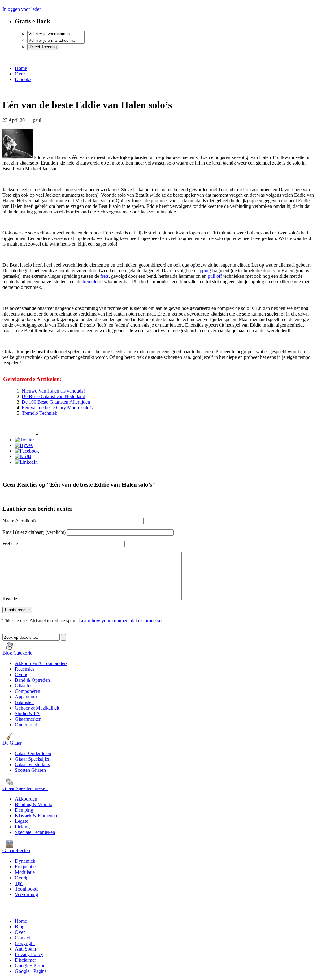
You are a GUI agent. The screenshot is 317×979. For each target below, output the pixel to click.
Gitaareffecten (16, 850)
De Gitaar (12, 742)
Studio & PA (27, 713)
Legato (21, 821)
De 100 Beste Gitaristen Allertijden (56, 402)
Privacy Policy (29, 954)
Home (21, 68)
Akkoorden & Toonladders (41, 663)
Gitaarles (23, 685)
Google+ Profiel (30, 965)
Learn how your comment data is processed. (122, 620)
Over (20, 73)
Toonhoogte (26, 888)
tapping (203, 270)
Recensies (24, 669)
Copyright (25, 943)
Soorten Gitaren (30, 770)
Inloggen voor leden (22, 9)
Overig (21, 674)
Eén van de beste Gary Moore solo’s (57, 407)
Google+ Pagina (31, 971)
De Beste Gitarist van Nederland (53, 396)
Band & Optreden (32, 680)
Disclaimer (25, 960)
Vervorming (26, 894)
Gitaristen (24, 702)
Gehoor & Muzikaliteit (37, 708)
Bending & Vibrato (33, 804)
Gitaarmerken (28, 719)
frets (104, 276)
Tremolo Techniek (39, 413)
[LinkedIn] (26, 462)
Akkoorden (26, 798)
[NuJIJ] (23, 456)
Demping (24, 810)
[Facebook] (27, 450)
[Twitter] (24, 439)
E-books (23, 79)
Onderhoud (26, 724)
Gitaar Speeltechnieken (25, 788)
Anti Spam (25, 948)
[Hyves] (24, 445)
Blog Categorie (17, 652)
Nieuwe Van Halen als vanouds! (53, 390)
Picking (22, 826)
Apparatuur (26, 696)
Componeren (27, 691)
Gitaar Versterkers (32, 764)
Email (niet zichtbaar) (34, 532)
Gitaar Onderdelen (33, 753)
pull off (215, 276)
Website (10, 543)
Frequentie (25, 866)
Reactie (9, 598)
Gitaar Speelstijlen (32, 759)
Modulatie (25, 872)
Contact (22, 937)
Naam (19, 520)
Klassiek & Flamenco (36, 815)
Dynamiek (25, 861)
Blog (19, 926)
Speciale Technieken (35, 832)
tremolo (90, 281)
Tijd (19, 883)
